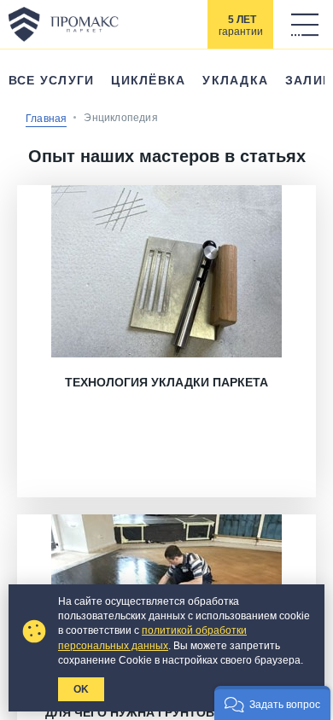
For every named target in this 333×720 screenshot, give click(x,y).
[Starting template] (64, 23)
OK (81, 689)
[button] (272, 703)
